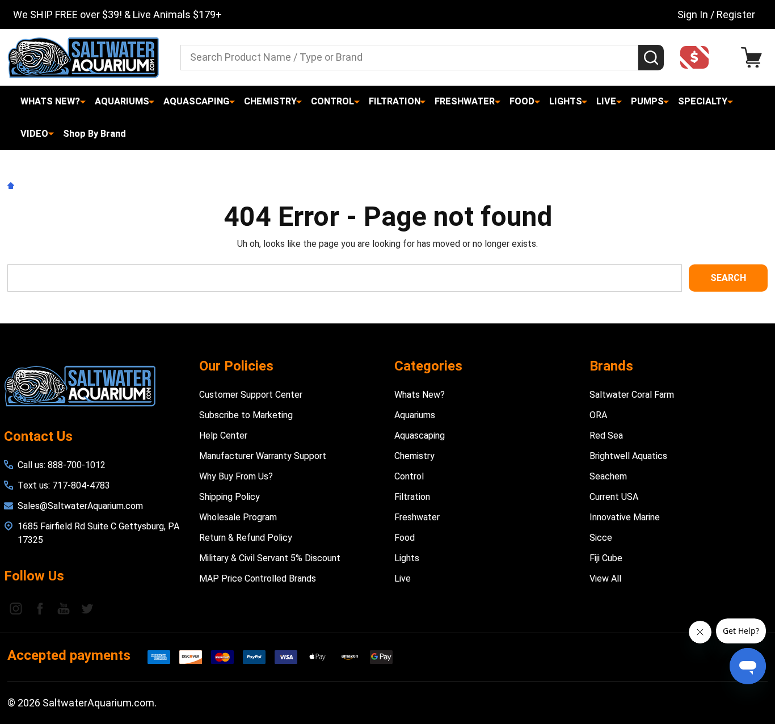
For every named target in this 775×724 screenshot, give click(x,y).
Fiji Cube (605, 558)
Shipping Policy (229, 496)
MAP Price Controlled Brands (257, 578)
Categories (428, 366)
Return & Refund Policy (245, 537)
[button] (697, 57)
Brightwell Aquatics (628, 456)
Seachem (608, 476)
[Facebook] (40, 608)
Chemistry (270, 101)
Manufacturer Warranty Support (262, 456)
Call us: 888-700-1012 (62, 465)
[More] (83, 101)
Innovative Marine (624, 517)
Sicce (600, 537)
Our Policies (236, 366)
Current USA (613, 496)
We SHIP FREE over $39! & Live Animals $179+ (117, 14)
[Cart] (754, 57)
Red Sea (606, 435)
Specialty (702, 101)
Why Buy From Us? (236, 476)
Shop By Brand (94, 133)
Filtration (394, 101)
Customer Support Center (250, 394)
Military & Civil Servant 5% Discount (269, 558)
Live (606, 101)
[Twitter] (87, 608)
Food (521, 101)
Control (332, 101)
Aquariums (122, 101)
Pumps (647, 101)
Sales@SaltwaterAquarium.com (80, 505)
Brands (611, 366)
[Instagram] (16, 608)
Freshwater (465, 101)
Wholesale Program (238, 517)
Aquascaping (196, 101)
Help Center (223, 435)
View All (605, 578)
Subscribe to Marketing (246, 415)
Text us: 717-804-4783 (64, 485)
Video (34, 133)
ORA (598, 415)
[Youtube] (63, 608)
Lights (565, 101)
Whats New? (50, 101)
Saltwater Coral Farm (631, 394)
